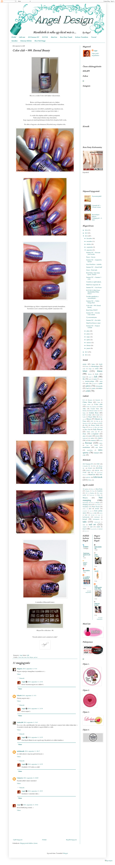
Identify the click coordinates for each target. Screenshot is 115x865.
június (88, 334)
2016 (86, 230)
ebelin (101, 513)
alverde (97, 508)
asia (91, 511)
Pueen (97, 502)
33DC (98, 464)
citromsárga (95, 366)
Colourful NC (86, 466)
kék (95, 376)
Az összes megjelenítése (88, 591)
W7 (99, 431)
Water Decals (96, 506)
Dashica (85, 410)
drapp (90, 368)
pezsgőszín (94, 383)
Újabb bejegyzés (17, 840)
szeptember (90, 247)
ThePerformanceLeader (86, 554)
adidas (84, 508)
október (89, 244)
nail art (35, 657)
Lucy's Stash (85, 563)
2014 (86, 236)
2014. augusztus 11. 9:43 (31, 722)
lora (87, 445)
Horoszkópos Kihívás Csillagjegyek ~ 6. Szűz (97, 217)
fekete (99, 370)
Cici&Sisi (99, 491)
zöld (88, 390)
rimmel (96, 453)
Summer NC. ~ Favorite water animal (93, 313)
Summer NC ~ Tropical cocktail (93, 326)
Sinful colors (90, 431)
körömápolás (96, 519)
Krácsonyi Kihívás (25, 41)
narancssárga (89, 381)
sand (87, 388)
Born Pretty (99, 489)
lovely (96, 445)
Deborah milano (93, 410)
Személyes (14, 41)
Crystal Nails (95, 409)
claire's (100, 438)
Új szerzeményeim (91, 317)
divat (91, 513)
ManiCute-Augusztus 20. (93, 285)
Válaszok (21, 678)
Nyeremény (85, 502)
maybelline (90, 450)
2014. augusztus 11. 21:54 (35, 682)
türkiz (100, 388)
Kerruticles (86, 570)
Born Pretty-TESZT (92, 310)
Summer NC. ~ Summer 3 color (93, 278)
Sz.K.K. (88, 477)
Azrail (96, 571)
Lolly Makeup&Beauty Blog (98, 587)
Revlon (90, 427)
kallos (100, 443)
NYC (92, 421)
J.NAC (85, 472)
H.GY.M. (45, 37)
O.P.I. (100, 423)
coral (84, 368)
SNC (101, 474)
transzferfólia (94, 529)
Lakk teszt (22, 37)
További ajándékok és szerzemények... (92, 297)
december (89, 238)
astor (90, 436)
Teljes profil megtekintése (95, 54)
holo (25, 657)
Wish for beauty (97, 604)
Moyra (89, 419)
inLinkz (93, 515)
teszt (84, 529)
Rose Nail (87, 429)
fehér (85, 370)
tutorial (100, 529)
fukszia (90, 374)
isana (99, 515)
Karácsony (91, 495)
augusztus (89, 250)
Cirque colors (86, 404)
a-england (94, 433)
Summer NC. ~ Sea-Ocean (94, 287)
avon (97, 436)
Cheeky (87, 491)
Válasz (19, 674)
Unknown (20, 778)
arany (85, 364)
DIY (87, 493)
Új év (86, 531)
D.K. (94, 466)
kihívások (98, 476)
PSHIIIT (85, 547)
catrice (92, 438)
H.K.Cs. (88, 470)
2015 (86, 233)
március (89, 342)
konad (85, 519)
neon (101, 381)
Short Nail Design (39, 41)
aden (84, 436)
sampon (85, 527)
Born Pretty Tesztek (66, 37)
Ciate (98, 402)
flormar (88, 442)
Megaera (19, 669)
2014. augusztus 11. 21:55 (35, 737)
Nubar (95, 423)
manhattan (86, 447)
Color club (21, 657)
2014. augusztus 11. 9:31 (29, 695)
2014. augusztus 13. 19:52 (30, 805)
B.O (84, 400)
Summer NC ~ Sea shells (93, 320)
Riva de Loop (98, 427)
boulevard (85, 438)
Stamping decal (87, 504)
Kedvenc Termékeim (81, 37)
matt (90, 379)
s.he (84, 455)
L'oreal (97, 415)
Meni (98, 495)
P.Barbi (19, 695)
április (88, 340)
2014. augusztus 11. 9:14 (30, 669)
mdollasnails (20, 751)
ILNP (84, 415)
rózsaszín (99, 386)
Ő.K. (89, 480)
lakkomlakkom (98, 547)
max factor (99, 447)
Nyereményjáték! (97, 196)
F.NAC (90, 468)
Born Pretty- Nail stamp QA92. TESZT (93, 273)
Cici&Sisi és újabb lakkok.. (94, 282)
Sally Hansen (97, 429)
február (89, 345)
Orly (86, 425)
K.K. (92, 472)
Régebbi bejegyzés (71, 840)
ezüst (96, 368)
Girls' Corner (96, 555)
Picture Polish (95, 425)
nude (87, 383)
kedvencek (97, 517)
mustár (100, 379)
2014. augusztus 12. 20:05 (30, 778)
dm (95, 513)
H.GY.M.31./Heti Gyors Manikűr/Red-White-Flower (93, 291)
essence (93, 440)
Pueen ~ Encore (90, 257)
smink (98, 527)
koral (84, 377)
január (88, 348)
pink (100, 383)
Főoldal (13, 37)
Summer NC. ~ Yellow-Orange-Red (93, 302)
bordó (100, 364)
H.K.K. (97, 470)
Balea (92, 489)
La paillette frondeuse (86, 577)
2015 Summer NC (33, 37)
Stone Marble (98, 504)
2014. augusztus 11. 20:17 (32, 751)
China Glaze (87, 402)
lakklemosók (97, 522)
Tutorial (93, 37)
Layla (84, 417)
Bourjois (90, 400)
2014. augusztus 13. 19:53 (35, 791)
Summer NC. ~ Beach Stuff (94, 267)
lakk (85, 521)
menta (95, 379)
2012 (86, 355)
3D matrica (85, 489)
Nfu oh (98, 421)
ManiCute (54, 37)
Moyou (31, 657)
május (88, 337)
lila (28, 657)
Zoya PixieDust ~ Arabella (93, 264)
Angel (23, 682)
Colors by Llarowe (91, 406)
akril (90, 508)
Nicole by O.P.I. (87, 423)
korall (90, 377)
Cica (93, 491)
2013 (86, 352)
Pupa (84, 427)
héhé (86, 515)
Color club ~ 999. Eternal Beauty (93, 306)
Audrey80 (20, 722)
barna (93, 364)
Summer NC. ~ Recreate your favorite (93, 253)
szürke (93, 388)
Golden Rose (94, 413)
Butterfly (98, 400)
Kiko (90, 415)
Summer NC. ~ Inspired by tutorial (94, 260)
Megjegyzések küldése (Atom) (28, 843)
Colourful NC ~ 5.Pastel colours (96, 206)
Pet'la (92, 502)
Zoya (84, 433)
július (88, 331)
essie (101, 440)
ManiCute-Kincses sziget (93, 323)
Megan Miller (92, 417)
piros (88, 385)
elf (87, 440)
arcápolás (85, 511)
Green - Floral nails (91, 270)
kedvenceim (86, 517)
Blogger (65, 853)
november (89, 241)
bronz (86, 366)
